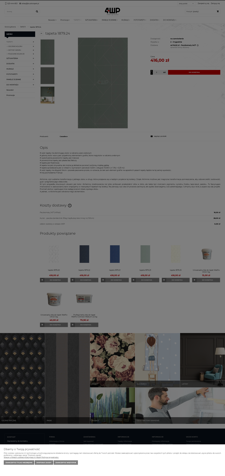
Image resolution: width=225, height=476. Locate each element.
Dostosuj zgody (43, 462)
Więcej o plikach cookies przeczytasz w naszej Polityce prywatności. (31, 457)
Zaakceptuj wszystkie (65, 462)
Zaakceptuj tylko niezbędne (19, 462)
